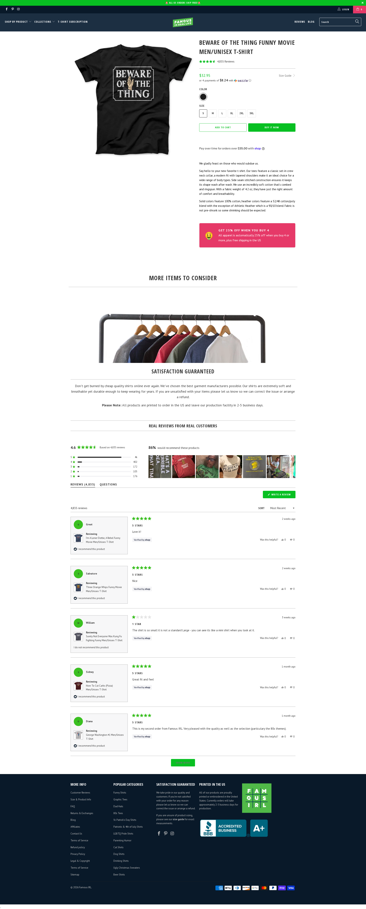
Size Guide (285, 75)
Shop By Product (17, 21)
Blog (311, 21)
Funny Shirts (119, 792)
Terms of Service (79, 840)
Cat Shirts (118, 847)
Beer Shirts (119, 874)
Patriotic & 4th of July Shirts (128, 826)
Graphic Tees (120, 799)
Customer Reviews (80, 792)
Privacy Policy (78, 854)
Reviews (300, 21)
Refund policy (78, 847)
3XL (252, 113)
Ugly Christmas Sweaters (126, 867)
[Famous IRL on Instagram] (18, 9)
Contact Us (76, 833)
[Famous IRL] (183, 22)
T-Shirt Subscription (73, 21)
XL (231, 113)
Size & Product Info (81, 799)
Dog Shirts (118, 854)
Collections (42, 21)
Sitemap (75, 874)
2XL (241, 113)
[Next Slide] (292, 466)
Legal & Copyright (80, 860)
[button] (247, 61)
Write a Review (283, 495)
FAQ (73, 806)
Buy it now (272, 127)
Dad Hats (118, 806)
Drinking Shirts (121, 860)
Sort (261, 508)
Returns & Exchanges (82, 813)
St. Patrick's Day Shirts (124, 820)
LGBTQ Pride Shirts (123, 833)
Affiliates (75, 826)
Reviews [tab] (83, 485)
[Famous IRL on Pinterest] (12, 9)
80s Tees (118, 813)
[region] (221, 466)
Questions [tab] (108, 485)
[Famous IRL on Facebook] (6, 9)
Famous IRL (85, 887)
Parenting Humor (122, 840)
